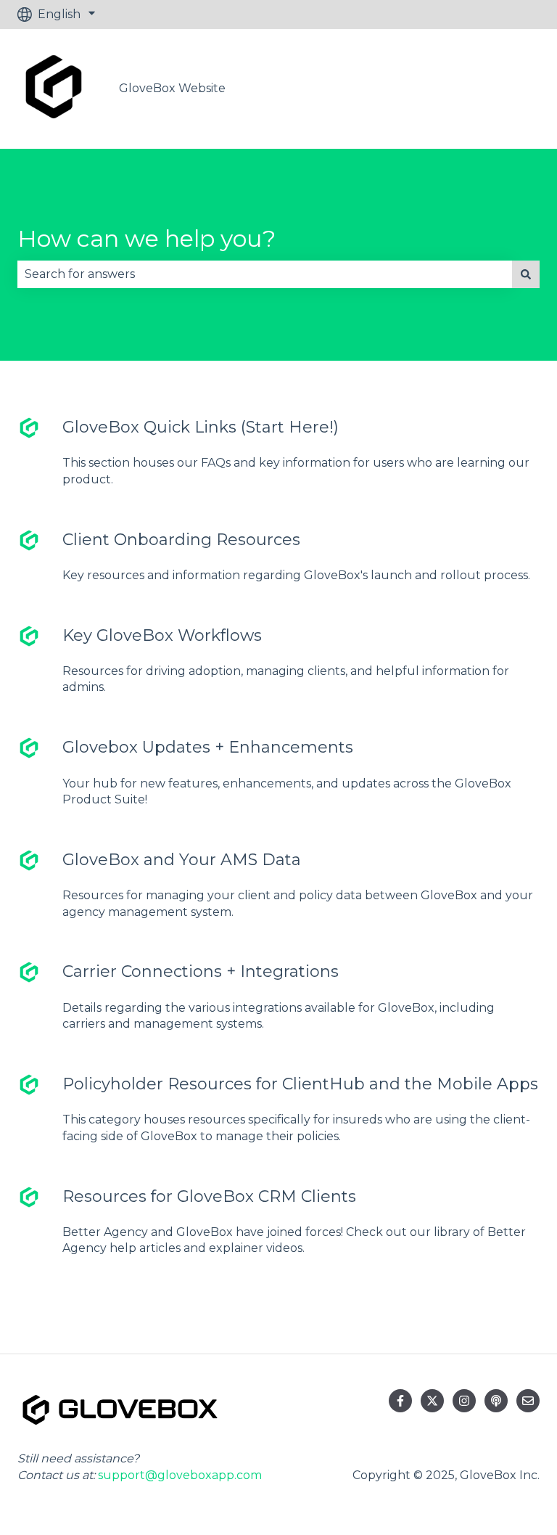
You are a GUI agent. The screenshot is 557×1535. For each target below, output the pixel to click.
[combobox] (264, 274)
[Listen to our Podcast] (496, 1400)
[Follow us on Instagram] (464, 1400)
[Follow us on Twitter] (432, 1400)
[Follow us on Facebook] (400, 1400)
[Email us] (528, 1400)
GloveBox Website (172, 88)
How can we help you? (146, 238)
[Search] (526, 274)
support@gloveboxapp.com (180, 1475)
